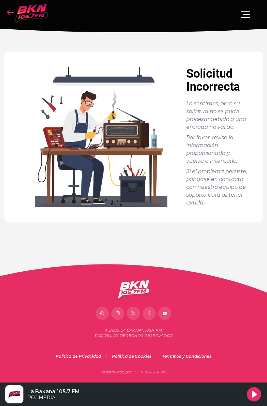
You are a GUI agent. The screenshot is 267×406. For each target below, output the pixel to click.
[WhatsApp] (102, 313)
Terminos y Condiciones (186, 356)
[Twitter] (133, 313)
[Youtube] (164, 313)
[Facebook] (149, 313)
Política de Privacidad (78, 356)
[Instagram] (117, 313)
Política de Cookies (132, 356)
